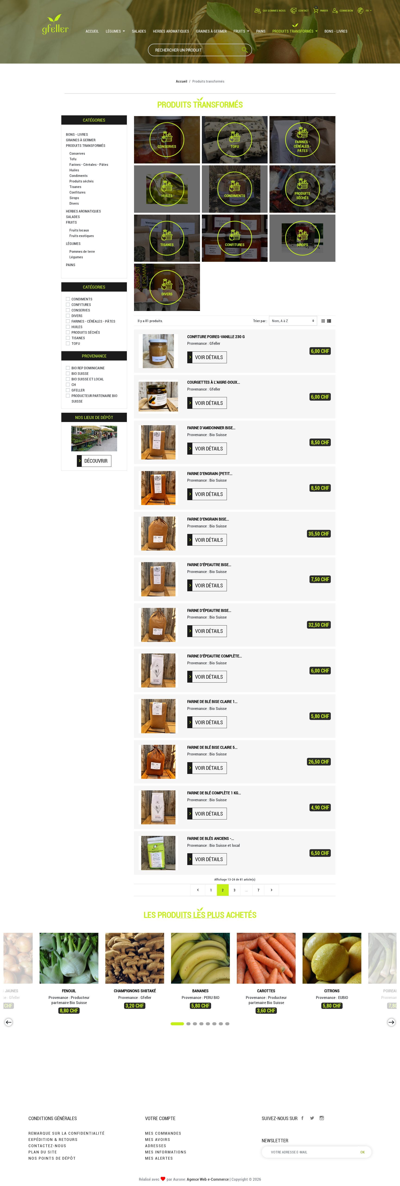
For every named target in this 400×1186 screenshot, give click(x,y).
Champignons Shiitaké (135, 990)
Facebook (302, 1118)
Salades (73, 216)
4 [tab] (201, 1024)
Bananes (200, 990)
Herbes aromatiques (83, 211)
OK (362, 1152)
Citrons (332, 990)
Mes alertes (159, 1158)
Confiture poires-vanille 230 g (216, 336)
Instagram (322, 1118)
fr (367, 10)
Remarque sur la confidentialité (66, 1133)
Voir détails (209, 357)
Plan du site (42, 1152)
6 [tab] (214, 1024)
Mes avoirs (157, 1139)
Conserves (77, 153)
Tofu (72, 159)
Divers (74, 203)
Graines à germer (80, 140)
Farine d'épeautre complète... (214, 656)
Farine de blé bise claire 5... (212, 747)
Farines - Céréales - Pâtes (88, 164)
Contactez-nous (47, 1145)
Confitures (77, 192)
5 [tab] (208, 1024)
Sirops (74, 197)
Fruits (71, 222)
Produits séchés (81, 181)
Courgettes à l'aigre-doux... (213, 382)
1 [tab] (173, 1024)
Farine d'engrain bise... (208, 519)
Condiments (78, 175)
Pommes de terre (82, 251)
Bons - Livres (77, 134)
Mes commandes (163, 1133)
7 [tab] (221, 1024)
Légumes (73, 243)
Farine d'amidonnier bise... (211, 427)
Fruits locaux (79, 230)
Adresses (155, 1145)
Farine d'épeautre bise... (209, 564)
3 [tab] (195, 1024)
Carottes (266, 990)
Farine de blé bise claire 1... (212, 701)
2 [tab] (188, 1024)
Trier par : (260, 320)
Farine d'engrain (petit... (209, 473)
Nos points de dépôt (52, 1158)
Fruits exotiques (81, 235)
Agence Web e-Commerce (207, 1179)
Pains (70, 264)
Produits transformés (85, 145)
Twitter (312, 1118)
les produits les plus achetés (200, 915)
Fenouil (69, 990)
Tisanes (75, 186)
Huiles (74, 170)
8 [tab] (227, 1024)
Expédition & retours (53, 1139)
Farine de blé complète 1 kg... (214, 792)
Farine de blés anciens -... (210, 838)
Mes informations (166, 1152)
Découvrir (95, 461)
